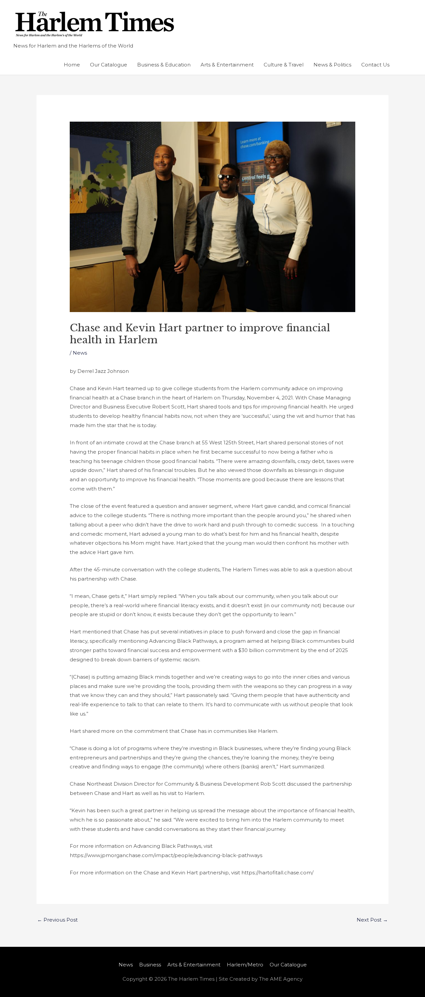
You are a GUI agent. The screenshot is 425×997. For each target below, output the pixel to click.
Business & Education (164, 64)
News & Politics (332, 64)
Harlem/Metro (245, 964)
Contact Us (375, 64)
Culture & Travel (283, 64)
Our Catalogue (108, 64)
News (80, 353)
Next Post (372, 920)
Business (150, 964)
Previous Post (57, 920)
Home (72, 64)
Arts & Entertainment (227, 64)
